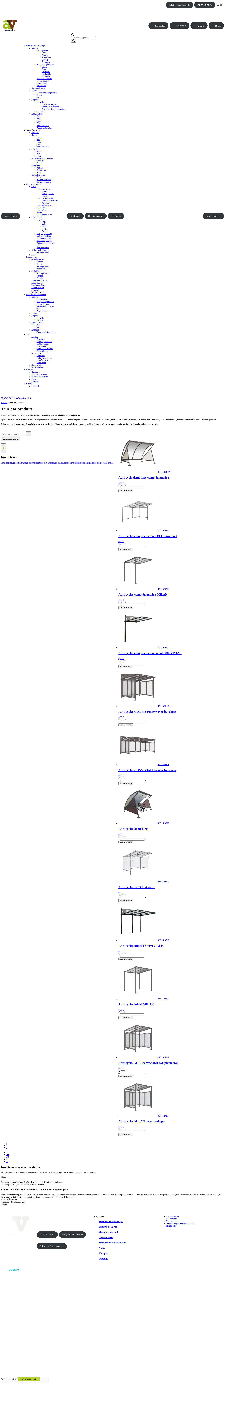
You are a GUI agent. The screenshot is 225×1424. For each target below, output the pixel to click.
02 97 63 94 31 (205, 5)
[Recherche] (28, 433)
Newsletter (181, 25)
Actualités (116, 216)
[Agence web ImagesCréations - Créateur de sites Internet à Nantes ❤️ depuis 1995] (10, 1271)
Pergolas (109, 463)
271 (7, 1159)
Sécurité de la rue (41, 463)
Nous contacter (213, 216)
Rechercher (159, 26)
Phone (3, 1177)
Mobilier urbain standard (84, 463)
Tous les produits (8, 463)
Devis (218, 26)
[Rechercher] (73, 41)
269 (7, 1154)
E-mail (9, 1199)
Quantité (122, 485)
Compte (200, 26)
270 (7, 1157)
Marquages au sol (55, 463)
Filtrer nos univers (12, 440)
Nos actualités (171, 1219)
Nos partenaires (172, 1221)
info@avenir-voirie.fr (179, 5)
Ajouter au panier (126, 491)
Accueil (4, 402)
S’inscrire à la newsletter (52, 1246)
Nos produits (10, 216)
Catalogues (75, 216)
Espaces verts (68, 463)
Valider (4, 1205)
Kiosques (102, 463)
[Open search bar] (72, 35)
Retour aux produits (29, 1379)
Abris (96, 463)
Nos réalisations (95, 216)
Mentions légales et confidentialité (180, 1223)
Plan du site (171, 1226)
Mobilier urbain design (24, 463)
